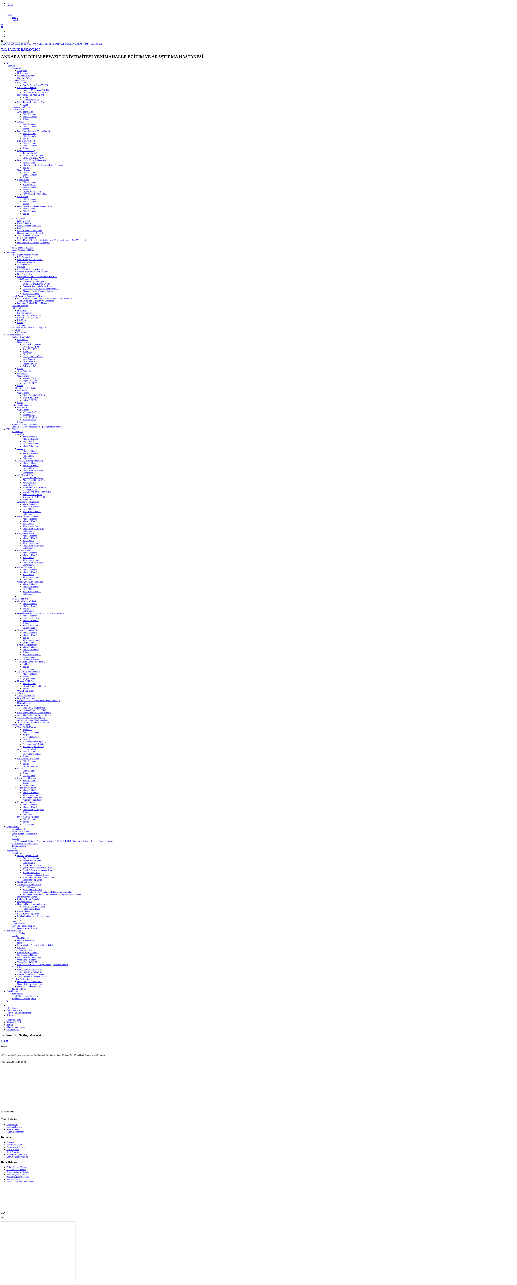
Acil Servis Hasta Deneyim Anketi (32, 977)
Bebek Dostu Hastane (26, 698)
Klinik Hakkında (30, 436)
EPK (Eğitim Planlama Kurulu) (25, 255)
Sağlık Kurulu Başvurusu (28, 914)
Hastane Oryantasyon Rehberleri (31, 233)
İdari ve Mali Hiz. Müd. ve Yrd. (30, 95)
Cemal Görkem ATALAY (34, 158)
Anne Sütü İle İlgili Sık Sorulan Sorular (34, 715)
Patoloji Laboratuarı (31, 732)
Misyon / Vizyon (24, 78)
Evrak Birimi (22, 196)
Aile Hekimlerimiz (25, 475)
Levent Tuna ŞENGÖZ (33, 477)
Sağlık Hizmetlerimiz (21, 725)
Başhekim (21, 83)
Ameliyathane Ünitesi (26, 749)
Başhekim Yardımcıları (26, 87)
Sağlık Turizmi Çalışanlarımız (24, 834)
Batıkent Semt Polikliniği (22, 337)
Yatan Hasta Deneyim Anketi (29, 972)
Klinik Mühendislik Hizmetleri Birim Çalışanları (43, 165)
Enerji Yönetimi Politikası (23, 250)
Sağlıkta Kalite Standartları (28, 235)
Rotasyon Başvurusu (26, 262)
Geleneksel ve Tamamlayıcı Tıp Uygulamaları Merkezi (40, 613)
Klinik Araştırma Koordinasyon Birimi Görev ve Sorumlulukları (44, 298)
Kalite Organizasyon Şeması (29, 226)
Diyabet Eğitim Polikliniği (28, 817)
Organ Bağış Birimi (25, 691)
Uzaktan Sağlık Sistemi (27, 681)
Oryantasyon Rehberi (32, 192)
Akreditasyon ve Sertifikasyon (25, 843)
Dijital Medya (12, 991)
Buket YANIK (29, 499)
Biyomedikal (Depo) (26, 150)
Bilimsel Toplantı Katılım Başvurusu (32, 272)
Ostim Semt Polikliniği (21, 405)
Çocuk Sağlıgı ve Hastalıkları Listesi (38, 870)
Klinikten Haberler (31, 439)
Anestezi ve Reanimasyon (28, 502)
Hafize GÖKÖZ (30, 400)
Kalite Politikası (24, 223)
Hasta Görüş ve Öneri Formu (29, 981)
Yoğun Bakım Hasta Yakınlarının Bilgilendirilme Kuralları (47, 892)
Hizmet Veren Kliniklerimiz (34, 686)
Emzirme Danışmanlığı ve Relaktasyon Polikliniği (38, 700)
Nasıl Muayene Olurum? (27, 897)
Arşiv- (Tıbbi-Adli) (25, 112)
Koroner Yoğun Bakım (32, 800)
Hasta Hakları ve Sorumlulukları (31, 904)
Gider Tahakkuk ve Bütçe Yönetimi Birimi (35, 206)
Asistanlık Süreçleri (20, 305)
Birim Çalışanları (30, 116)
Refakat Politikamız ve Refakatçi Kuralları (35, 916)
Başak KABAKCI (31, 381)
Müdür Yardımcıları (31, 100)
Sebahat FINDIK (30, 364)
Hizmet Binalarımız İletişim (23, 950)
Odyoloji (26, 739)
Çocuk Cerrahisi (24, 550)
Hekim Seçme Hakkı (31, 909)
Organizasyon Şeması (21, 107)
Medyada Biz (17, 994)
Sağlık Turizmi (12, 826)
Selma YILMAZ (30, 349)
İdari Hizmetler (18, 109)
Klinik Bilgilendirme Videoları (25, 996)
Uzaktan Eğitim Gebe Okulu (35, 710)
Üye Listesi (22, 310)
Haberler (15, 838)
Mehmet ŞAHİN (30, 490)
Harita (19, 943)
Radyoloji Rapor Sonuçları (28, 899)
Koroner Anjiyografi (26, 802)
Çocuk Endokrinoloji (26, 567)
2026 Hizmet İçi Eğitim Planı (35, 194)
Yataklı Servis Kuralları (32, 889)
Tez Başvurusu (23, 264)
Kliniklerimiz (17, 431)
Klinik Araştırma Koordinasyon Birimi (28, 296)
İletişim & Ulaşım (13, 931)
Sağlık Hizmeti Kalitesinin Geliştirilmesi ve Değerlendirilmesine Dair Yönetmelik (51, 240)
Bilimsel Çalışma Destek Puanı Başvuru (29, 327)
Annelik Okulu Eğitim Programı (31, 717)
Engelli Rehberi (24, 911)
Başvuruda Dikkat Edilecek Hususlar (33, 303)
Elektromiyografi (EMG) (33, 746)
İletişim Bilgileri (18, 933)
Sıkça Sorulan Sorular (32, 444)
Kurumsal (10, 66)
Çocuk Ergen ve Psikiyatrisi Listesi (37, 868)
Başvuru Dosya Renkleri (27, 318)
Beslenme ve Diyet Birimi (28, 759)
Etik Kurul (16, 308)
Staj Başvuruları (29, 184)
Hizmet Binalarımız (14, 335)
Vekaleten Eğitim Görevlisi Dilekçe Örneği (41, 288)
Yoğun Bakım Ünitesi (26, 788)
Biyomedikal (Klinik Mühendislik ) (32, 160)
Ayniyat (20, 121)
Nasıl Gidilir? (28, 441)
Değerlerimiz (22, 73)
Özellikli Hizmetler (20, 599)
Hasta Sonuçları (18, 923)
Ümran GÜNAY (30, 383)
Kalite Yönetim (18, 218)
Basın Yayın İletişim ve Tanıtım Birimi (33, 131)
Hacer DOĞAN (29, 419)
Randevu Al (17, 921)
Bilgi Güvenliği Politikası (22, 247)
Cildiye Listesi (29, 863)
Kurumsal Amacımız (26, 75)
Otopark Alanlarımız (26, 940)
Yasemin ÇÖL (29, 414)
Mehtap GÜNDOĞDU (33, 356)
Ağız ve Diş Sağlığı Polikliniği (30, 461)
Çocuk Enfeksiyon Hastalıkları (30, 582)
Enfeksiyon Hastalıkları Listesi (36, 875)
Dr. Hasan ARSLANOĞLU (35, 92)
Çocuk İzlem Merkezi (26, 601)
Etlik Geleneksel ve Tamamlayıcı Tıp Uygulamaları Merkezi (37, 427)
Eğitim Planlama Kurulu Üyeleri (36, 284)
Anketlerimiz (17, 967)
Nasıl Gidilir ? (23, 938)
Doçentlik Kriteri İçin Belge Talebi (37, 286)
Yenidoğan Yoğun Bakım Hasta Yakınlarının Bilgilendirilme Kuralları (52, 894)
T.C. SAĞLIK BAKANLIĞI (20, 49)
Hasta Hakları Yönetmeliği (34, 906)
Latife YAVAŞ (29, 359)
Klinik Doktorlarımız (31, 446)
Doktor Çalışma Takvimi (27, 855)
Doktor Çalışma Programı (33, 470)
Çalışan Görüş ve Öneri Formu (30, 984)
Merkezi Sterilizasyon (26, 778)
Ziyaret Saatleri (29, 887)
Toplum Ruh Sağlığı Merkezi (24, 424)
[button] (10, 15)
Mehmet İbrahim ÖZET (33, 344)
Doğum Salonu (23, 703)
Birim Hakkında (29, 114)
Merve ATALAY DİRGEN (34, 487)
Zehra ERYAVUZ (30, 398)
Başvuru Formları (24, 313)
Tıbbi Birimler (12, 429)
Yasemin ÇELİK (30, 378)
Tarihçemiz (22, 70)
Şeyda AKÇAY (29, 482)
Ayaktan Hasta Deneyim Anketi (30, 974)
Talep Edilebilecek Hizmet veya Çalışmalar (35, 301)
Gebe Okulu (22, 705)
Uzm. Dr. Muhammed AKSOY (36, 90)
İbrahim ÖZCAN (30, 153)
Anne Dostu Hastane (26, 696)
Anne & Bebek (18, 693)
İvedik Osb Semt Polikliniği (23, 388)
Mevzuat (21, 267)
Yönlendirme (12, 851)
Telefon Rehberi (19, 989)
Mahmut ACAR (29, 412)
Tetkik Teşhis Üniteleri (26, 727)
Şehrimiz (15, 836)
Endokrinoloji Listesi (31, 872)
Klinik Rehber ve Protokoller (29, 230)
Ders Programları (24, 274)
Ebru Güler (27, 351)
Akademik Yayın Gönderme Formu (38, 291)
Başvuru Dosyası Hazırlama (29, 315)
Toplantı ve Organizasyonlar (24, 998)
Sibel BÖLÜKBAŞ (31, 347)
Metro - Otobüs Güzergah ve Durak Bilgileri (36, 945)
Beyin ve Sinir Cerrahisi (27, 516)
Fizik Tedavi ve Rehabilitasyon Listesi (39, 877)
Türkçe (9, 3)
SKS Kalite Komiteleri (26, 238)
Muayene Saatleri (24, 901)
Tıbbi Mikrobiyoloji (31, 737)
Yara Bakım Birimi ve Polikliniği (31, 662)
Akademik (10, 252)
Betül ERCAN (29, 485)
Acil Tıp (20, 434)
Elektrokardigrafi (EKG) (33, 744)
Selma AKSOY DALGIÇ (34, 497)
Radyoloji (27, 734)
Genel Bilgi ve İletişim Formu (30, 986)
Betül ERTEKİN (30, 417)
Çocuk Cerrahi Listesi (32, 865)
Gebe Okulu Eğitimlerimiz (34, 708)
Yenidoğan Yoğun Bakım (33, 797)
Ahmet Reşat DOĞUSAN (34, 395)
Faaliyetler (21, 228)
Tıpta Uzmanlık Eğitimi (27, 279)
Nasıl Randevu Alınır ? (27, 882)
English (9, 6)
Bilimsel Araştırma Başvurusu (30, 259)
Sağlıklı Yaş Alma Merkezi (28, 671)
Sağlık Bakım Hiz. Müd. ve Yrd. (31, 102)
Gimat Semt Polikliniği (21, 371)
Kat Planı (21, 947)
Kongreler (16, 330)
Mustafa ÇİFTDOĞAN (33, 155)
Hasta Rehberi (18, 853)
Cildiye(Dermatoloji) (26, 533)
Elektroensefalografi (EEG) (34, 742)
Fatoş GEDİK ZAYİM (32, 494)
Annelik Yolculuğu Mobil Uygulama (32, 720)
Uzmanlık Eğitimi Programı (34, 281)
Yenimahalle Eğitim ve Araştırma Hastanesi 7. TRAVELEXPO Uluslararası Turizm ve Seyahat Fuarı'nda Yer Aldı (65, 841)
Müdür (25, 97)
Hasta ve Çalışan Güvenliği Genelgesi (33, 242)
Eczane (20, 768)
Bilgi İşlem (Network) (26, 141)
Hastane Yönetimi (19, 80)
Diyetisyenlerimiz (30, 766)
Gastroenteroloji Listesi (32, 880)
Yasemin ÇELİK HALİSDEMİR (37, 492)
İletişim (26, 119)
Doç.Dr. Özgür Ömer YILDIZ (35, 85)
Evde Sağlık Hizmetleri (27, 645)
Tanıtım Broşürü (19, 846)
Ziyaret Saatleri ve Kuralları (29, 884)
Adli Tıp (21, 448)
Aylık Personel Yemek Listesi (24, 928)
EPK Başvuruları (24, 257)
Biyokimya (27, 729)
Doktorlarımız (28, 458)
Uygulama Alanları (31, 618)
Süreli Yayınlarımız (31, 293)
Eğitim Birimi (23, 179)
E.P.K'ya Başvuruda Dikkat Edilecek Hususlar (37, 276)
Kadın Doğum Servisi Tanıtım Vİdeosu (34, 712)
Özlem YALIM (29, 366)
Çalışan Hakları (23, 170)
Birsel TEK (27, 354)
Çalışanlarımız (23, 342)
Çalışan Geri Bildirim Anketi (29, 969)
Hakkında (27, 664)
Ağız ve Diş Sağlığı (31, 858)
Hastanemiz (17, 68)
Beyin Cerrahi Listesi (32, 860)
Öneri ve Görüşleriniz (21, 979)
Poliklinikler (22, 339)
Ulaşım (15, 935)
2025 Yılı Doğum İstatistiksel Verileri (33, 722)
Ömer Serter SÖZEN (32, 361)
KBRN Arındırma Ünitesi (28, 659)
